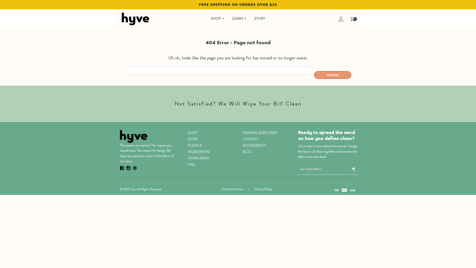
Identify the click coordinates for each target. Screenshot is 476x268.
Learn (237, 18)
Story (259, 18)
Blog (247, 151)
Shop (216, 18)
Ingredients (199, 151)
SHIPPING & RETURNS (260, 132)
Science (195, 145)
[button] (159, 18)
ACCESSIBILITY (254, 145)
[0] (351, 17)
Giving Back (198, 158)
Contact (250, 139)
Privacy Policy (263, 189)
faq (191, 164)
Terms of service (232, 189)
